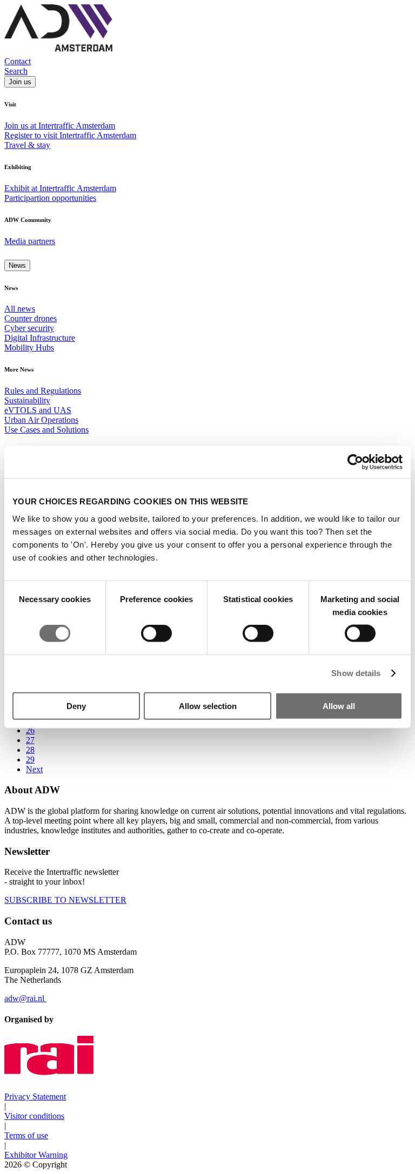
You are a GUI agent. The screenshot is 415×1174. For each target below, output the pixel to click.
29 (30, 759)
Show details (355, 673)
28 (30, 749)
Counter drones (30, 318)
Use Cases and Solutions (46, 429)
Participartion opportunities (50, 198)
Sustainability (27, 400)
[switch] (156, 633)
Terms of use (26, 1135)
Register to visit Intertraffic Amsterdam (70, 135)
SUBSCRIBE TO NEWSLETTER (65, 900)
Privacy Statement (35, 1096)
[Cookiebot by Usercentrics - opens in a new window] (355, 462)
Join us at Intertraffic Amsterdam (59, 125)
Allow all (339, 705)
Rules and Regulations (42, 390)
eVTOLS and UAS (37, 410)
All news (19, 308)
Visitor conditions (34, 1116)
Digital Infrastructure (39, 337)
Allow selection (208, 705)
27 (30, 740)
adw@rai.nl (25, 998)
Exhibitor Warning (36, 1154)
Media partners (29, 241)
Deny (76, 705)
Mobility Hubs (29, 347)
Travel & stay (27, 145)
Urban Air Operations (41, 419)
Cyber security (29, 328)
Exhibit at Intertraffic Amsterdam (60, 188)
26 (30, 730)
